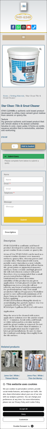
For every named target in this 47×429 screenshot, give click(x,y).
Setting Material (17, 96)
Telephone (8, 193)
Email (6, 184)
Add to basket (27, 146)
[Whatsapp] (18, 27)
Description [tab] (10, 232)
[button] (24, 37)
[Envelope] (28, 27)
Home (5, 96)
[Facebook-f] (13, 27)
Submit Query (13, 156)
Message (8, 202)
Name (6, 174)
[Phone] (33, 27)
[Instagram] (23, 27)
